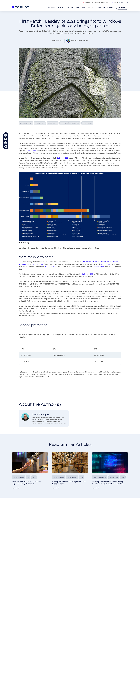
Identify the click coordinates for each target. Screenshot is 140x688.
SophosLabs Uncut (25, 123)
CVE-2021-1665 (98, 267)
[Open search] (122, 2)
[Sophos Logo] (21, 7)
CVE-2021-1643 (105, 264)
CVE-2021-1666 (112, 262)
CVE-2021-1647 (39, 123)
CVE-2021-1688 (51, 267)
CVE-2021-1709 (52, 123)
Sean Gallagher (83, 40)
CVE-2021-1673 (38, 264)
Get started (122, 7)
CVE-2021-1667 (24, 264)
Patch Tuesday (87, 123)
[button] (115, 2)
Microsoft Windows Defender (70, 123)
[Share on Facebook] (5, 146)
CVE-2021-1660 (100, 262)
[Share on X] (5, 139)
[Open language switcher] (127, 2)
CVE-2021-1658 (88, 262)
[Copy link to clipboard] (5, 135)
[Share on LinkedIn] (5, 142)
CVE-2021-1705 (87, 274)
